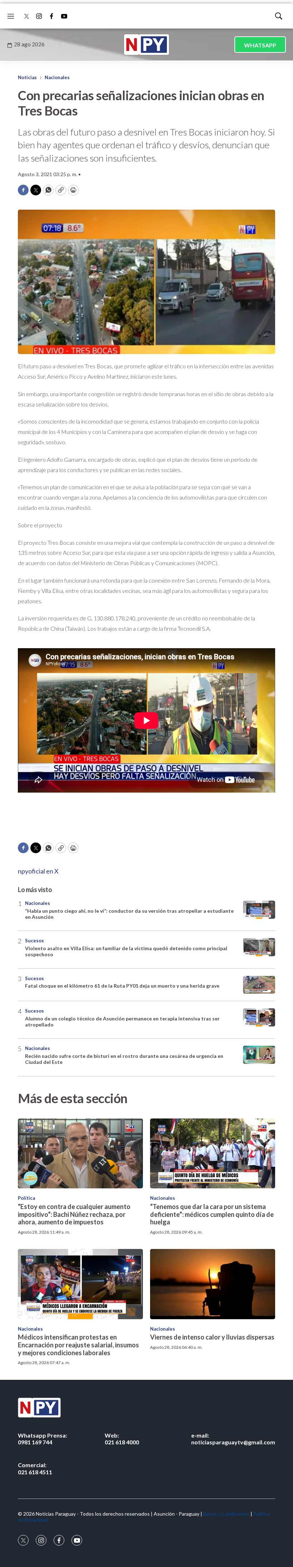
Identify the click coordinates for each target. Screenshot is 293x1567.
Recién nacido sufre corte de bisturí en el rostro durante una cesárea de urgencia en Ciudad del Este (124, 1059)
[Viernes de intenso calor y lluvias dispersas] (212, 1284)
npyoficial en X (38, 871)
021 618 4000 (122, 1438)
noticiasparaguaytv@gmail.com (233, 1438)
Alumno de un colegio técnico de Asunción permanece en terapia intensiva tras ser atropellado (122, 1021)
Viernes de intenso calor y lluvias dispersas (212, 1337)
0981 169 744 (42, 1438)
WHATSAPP (260, 45)
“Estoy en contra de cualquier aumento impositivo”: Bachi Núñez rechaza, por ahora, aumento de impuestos (74, 1214)
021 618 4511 (35, 1468)
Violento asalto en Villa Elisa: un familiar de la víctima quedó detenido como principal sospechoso (126, 951)
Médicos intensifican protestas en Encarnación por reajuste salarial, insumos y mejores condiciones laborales (78, 1344)
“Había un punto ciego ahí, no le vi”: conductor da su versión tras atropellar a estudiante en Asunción (129, 914)
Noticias (27, 77)
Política (26, 1198)
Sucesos (34, 940)
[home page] (146, 44)
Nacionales (57, 77)
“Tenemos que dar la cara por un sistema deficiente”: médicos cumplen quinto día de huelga (212, 1214)
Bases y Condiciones (226, 1514)
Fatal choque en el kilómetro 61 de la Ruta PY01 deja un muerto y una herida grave (122, 986)
